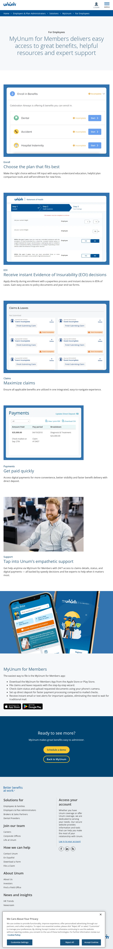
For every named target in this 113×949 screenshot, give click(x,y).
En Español (9, 857)
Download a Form (12, 861)
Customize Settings (19, 942)
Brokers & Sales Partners (16, 814)
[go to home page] (10, 4)
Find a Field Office (12, 887)
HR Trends (9, 901)
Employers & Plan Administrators (29, 13)
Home (6, 13)
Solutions (54, 13)
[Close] (100, 914)
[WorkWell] (73, 848)
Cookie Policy (14, 935)
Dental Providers (12, 818)
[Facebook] (61, 848)
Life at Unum (10, 840)
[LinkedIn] (67, 848)
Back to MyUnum (56, 759)
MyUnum (66, 13)
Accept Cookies (91, 942)
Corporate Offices (12, 836)
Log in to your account (70, 841)
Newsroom (9, 905)
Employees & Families (14, 806)
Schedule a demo (56, 749)
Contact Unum (11, 853)
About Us (8, 879)
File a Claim (9, 865)
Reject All (69, 942)
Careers (7, 831)
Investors (8, 883)
